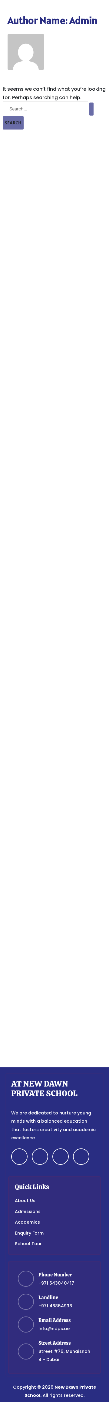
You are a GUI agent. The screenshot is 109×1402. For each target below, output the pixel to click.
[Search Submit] (91, 109)
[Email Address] (26, 1324)
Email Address (54, 1320)
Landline (48, 1297)
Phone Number (55, 1275)
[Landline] (26, 1302)
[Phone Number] (26, 1279)
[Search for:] (48, 108)
